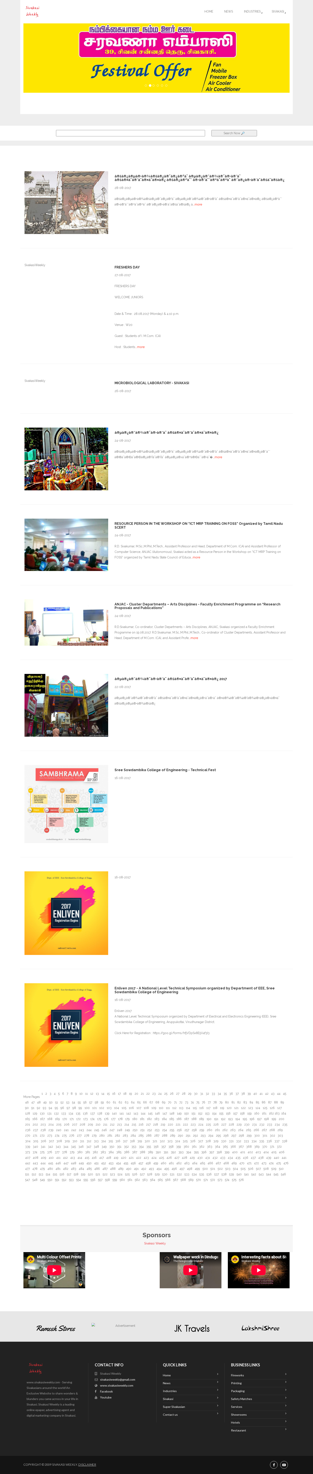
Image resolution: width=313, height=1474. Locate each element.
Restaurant (238, 1430)
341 (42, 1146)
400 (234, 1152)
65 (138, 1102)
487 (105, 1168)
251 (142, 1130)
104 (116, 1108)
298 (241, 1135)
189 (201, 1119)
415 (86, 1157)
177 (112, 1119)
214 (126, 1124)
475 (278, 1163)
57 (90, 1102)
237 (35, 1130)
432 (215, 1157)
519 (82, 1174)
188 (194, 1119)
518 (75, 1174)
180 (134, 1119)
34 (219, 1093)
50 (50, 1102)
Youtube (106, 1397)
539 (231, 1174)
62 (120, 1102)
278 (86, 1135)
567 (175, 1179)
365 (225, 1146)
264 (240, 1130)
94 (50, 1108)
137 (92, 1113)
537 (216, 1174)
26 (171, 1093)
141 (121, 1113)
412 (65, 1157)
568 (183, 1179)
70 (169, 1102)
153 (207, 1113)
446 (58, 1163)
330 (223, 1141)
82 (238, 1102)
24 (159, 1093)
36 (230, 1093)
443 (35, 1163)
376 (49, 1152)
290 (180, 1135)
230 (246, 1124)
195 (244, 1119)
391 (165, 1152)
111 (167, 1108)
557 (99, 1179)
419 (115, 1157)
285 (141, 1135)
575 (233, 1179)
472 (256, 1163)
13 (97, 1093)
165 (27, 1119)
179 (127, 1119)
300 (256, 1135)
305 (35, 1141)
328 (208, 1141)
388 (142, 1152)
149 (179, 1113)
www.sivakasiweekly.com (116, 1385)
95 (56, 1108)
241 (66, 1130)
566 (167, 1179)
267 (264, 1130)
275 (64, 1135)
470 (241, 1163)
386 (126, 1152)
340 (35, 1146)
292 (195, 1135)
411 (57, 1157)
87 (269, 1102)
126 (272, 1108)
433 (222, 1157)
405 (273, 1152)
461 (171, 1163)
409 (43, 1157)
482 (65, 1168)
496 (174, 1168)
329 (215, 1141)
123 (250, 1108)
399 (227, 1152)
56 (84, 1102)
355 (148, 1146)
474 (271, 1163)
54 (73, 1102)
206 (66, 1124)
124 (257, 1108)
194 (237, 1119)
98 (74, 1108)
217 (148, 1124)
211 (104, 1124)
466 (210, 1163)
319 (139, 1141)
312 (88, 1141)
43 (272, 1093)
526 (134, 1174)
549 (42, 1179)
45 (284, 1093)
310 (74, 1141)
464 (194, 1163)
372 (279, 1146)
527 (142, 1174)
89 (282, 1102)
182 (149, 1119)
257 (186, 1130)
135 (77, 1113)
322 (162, 1141)
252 (149, 1130)
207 (74, 1124)
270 (27, 1135)
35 (225, 1093)
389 (150, 1152)
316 (117, 1141)
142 (128, 1113)
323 (169, 1141)
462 (178, 1163)
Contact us (170, 1414)
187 (186, 1119)
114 (187, 1108)
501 (212, 1168)
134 (70, 1113)
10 (81, 1093)
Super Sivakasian (174, 1406)
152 (199, 1113)
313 (96, 1141)
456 (133, 1163)
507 (258, 1168)
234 (277, 1124)
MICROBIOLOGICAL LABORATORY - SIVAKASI (152, 383)
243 (81, 1130)
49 (44, 1102)
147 (164, 1113)
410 (51, 1157)
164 (283, 1113)
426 (169, 1157)
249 (127, 1130)
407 (27, 1157)
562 (137, 1179)
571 (205, 1179)
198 (266, 1119)
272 (42, 1135)
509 (273, 1168)
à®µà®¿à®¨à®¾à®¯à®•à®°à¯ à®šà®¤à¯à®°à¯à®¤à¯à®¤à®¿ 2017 (171, 679)
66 (144, 1102)
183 (156, 1119)
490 (128, 1168)
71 (175, 1102)
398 (219, 1152)
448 (73, 1163)
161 (263, 1113)
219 (162, 1124)
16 (113, 1093)
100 (87, 1108)
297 (233, 1135)
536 (209, 1174)
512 (33, 1174)
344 (65, 1146)
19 (130, 1093)
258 (194, 1130)
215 (133, 1124)
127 (279, 1108)
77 (209, 1102)
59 (102, 1102)
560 (122, 1179)
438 (260, 1157)
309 (67, 1141)
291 (187, 1135)
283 (125, 1135)
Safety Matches (241, 1399)
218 (155, 1124)
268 (271, 1130)
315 (110, 1141)
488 (112, 1168)
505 (243, 1168)
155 (220, 1113)
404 (266, 1152)
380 (79, 1152)
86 (263, 1102)
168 (49, 1119)
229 (239, 1124)
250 (135, 1130)
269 (280, 1130)
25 (165, 1093)
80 (226, 1102)
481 (57, 1168)
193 (230, 1119)
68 (157, 1102)
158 (242, 1113)
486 (96, 1168)
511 (26, 1174)
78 (214, 1102)
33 (213, 1093)
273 (49, 1135)
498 (189, 1168)
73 (186, 1102)
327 (200, 1141)
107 (138, 1108)
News (228, 11)
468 (226, 1163)
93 (44, 1108)
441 (283, 1157)
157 (234, 1113)
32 (207, 1093)
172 (78, 1119)
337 (276, 1141)
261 (217, 1130)
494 (159, 1168)
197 (258, 1119)
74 (192, 1102)
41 (261, 1093)
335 (261, 1141)
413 (72, 1157)
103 (109, 1108)
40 (255, 1093)
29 (189, 1093)
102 (101, 1108)
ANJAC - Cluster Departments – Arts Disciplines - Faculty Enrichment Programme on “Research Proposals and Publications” (197, 606)
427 (176, 1157)
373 (27, 1152)
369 (256, 1146)
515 (54, 1174)
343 (58, 1146)
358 (171, 1146)
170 (64, 1119)
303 (280, 1135)
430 (200, 1157)
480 (50, 1168)
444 (43, 1163)
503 (227, 1168)
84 (251, 1102)
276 (71, 1135)
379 (72, 1152)
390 (158, 1152)
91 (32, 1108)
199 (273, 1119)
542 (253, 1174)
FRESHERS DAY (127, 267)
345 (73, 1146)
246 (104, 1130)
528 (149, 1174)
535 (201, 1174)
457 (140, 1163)
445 (50, 1163)
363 (209, 1146)
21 (142, 1093)
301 (264, 1135)
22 (147, 1093)
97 (68, 1108)
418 (108, 1157)
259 (201, 1130)
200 (281, 1119)
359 (178, 1146)
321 (154, 1141)
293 (203, 1135)
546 (283, 1174)
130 (42, 1113)
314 (103, 1141)
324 (177, 1141)
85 (257, 1102)
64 (132, 1102)
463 (186, 1163)
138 (99, 1113)
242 (73, 1130)
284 (133, 1135)
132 (56, 1113)
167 (42, 1119)
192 (222, 1119)
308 (59, 1141)
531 (171, 1174)
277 (79, 1135)
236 (27, 1130)
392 (173, 1152)
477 (27, 1168)
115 (194, 1108)
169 (57, 1119)
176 (106, 1119)
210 (98, 1124)
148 (171, 1113)
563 (145, 1179)
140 (114, 1113)
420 (123, 1157)
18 (124, 1093)
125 (264, 1108)
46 (26, 1102)
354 (141, 1146)
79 (220, 1102)
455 (125, 1163)
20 (136, 1093)
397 (211, 1152)
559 (114, 1179)
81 (233, 1102)
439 (268, 1157)
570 (198, 1179)
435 (237, 1157)
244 (89, 1130)
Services (236, 1406)
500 (205, 1168)
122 (243, 1108)
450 (89, 1163)
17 (119, 1093)
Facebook (106, 1391)
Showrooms (239, 1414)
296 (226, 1135)
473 (263, 1163)
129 (34, 1113)
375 (42, 1152)
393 (181, 1152)
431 (207, 1157)
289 (172, 1135)
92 (38, 1108)
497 (181, 1168)
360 (186, 1146)
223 (193, 1124)
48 (38, 1102)
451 (96, 1163)
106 (131, 1108)
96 (62, 1108)
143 (135, 1113)
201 (27, 1124)
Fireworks (237, 1375)
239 (50, 1130)
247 (111, 1130)
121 (235, 1108)
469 (234, 1163)
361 (194, 1146)
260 (209, 1130)
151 (193, 1113)
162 (271, 1113)
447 (65, 1163)
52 (62, 1102)
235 (284, 1124)
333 (246, 1141)
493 (151, 1168)
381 (87, 1152)
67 (151, 1102)
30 (195, 1093)
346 (81, 1146)
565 (160, 1179)
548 (34, 1179)
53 (67, 1102)
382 (95, 1152)
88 (275, 1102)
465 (202, 1163)
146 (157, 1113)
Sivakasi (278, 11)
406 (281, 1152)
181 (141, 1119)
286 (148, 1135)
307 (51, 1141)
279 (94, 1135)
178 (120, 1119)
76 (203, 1102)
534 (194, 1174)
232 (261, 1124)
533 (186, 1174)
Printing (236, 1383)
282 (117, 1135)
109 (153, 1108)
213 (119, 1124)
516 (61, 1174)
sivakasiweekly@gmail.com (117, 1379)
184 (164, 1119)
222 (185, 1124)
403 (258, 1152)
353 (133, 1146)
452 (103, 1163)
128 (27, 1113)
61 (114, 1102)
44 (278, 1093)
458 (148, 1163)
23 (153, 1093)
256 (179, 1130)
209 (90, 1124)
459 (155, 1163)
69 (163, 1102)
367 (241, 1146)
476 (286, 1163)
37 (237, 1093)
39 (249, 1093)
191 (215, 1119)
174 (92, 1119)
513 (40, 1174)
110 (160, 1108)
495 (166, 1168)
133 (63, 1113)
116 (201, 1108)
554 (78, 1179)
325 (185, 1141)
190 (208, 1119)
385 (118, 1152)
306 (43, 1141)
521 (97, 1174)
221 (177, 1124)
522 (105, 1174)
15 (108, 1093)
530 (164, 1174)
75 (197, 1102)
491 (136, 1168)
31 (201, 1093)
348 (96, 1146)
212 (112, 1124)
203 (43, 1124)
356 (156, 1146)
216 (141, 1124)
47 (32, 1102)
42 (266, 1093)
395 (196, 1152)
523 (112, 1174)
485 (89, 1168)
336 (269, 1141)
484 (81, 1168)
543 (261, 1174)
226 (215, 1124)
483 (73, 1168)
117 (207, 1108)
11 (86, 1093)
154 (214, 1113)
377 (56, 1152)
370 (264, 1146)
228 (231, 1124)
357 (163, 1146)
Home (208, 11)
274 (56, 1135)
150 (186, 1113)
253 (156, 1130)
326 (192, 1141)
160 (256, 1113)
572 (212, 1179)
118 (214, 1108)
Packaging (238, 1391)
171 (71, 1119)
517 (68, 1174)
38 (242, 1093)
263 (232, 1130)
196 (251, 1119)
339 (27, 1146)
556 (92, 1179)
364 (217, 1146)
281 (109, 1135)
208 (82, 1124)
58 (96, 1102)
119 (221, 1108)
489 (120, 1168)
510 (281, 1168)
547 (27, 1179)
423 (146, 1157)
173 (85, 1119)
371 (271, 1146)
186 (179, 1119)
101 (94, 1108)
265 (248, 1130)
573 (219, 1179)
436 (245, 1157)
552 (63, 1179)
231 (254, 1124)
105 (123, 1108)
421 (131, 1157)
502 (220, 1168)
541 (246, 1174)
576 (241, 1179)
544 (268, 1174)
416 (94, 1157)
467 (218, 1163)
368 (248, 1146)
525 (127, 1174)
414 (79, 1157)
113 (180, 1108)
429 (192, 1157)
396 (203, 1152)
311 (81, 1141)
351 (118, 1146)
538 (224, 1174)
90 (26, 1108)
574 (226, 1179)
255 (171, 1130)
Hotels (235, 1422)
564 (152, 1179)
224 (200, 1124)
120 (229, 1108)
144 (142, 1113)
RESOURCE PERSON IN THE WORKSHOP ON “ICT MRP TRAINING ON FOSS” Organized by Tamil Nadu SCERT (199, 525)
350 (111, 1146)
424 (153, 1157)
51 (56, 1102)
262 (224, 1130)
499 (197, 1168)
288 (164, 1135)
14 (102, 1093)
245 (96, 1130)
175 (98, 1119)
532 (179, 1174)
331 (231, 1141)
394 (188, 1152)
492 (143, 1168)
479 (42, 1168)
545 (275, 1174)
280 (101, 1135)
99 (80, 1108)
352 (126, 1146)
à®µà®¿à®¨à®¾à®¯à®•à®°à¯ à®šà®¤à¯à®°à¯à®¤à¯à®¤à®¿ (166, 433)
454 (118, 1163)
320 (147, 1141)
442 (27, 1163)
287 (156, 1135)
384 (111, 1152)
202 (35, 1124)
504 (235, 1168)
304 (27, 1141)
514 (47, 1174)
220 (170, 1124)
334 (254, 1141)
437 (253, 1157)
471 (248, 1163)
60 (108, 1102)
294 (210, 1135)
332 (238, 1141)
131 (49, 1113)
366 (233, 1146)
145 (149, 1113)
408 (35, 1157)
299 (249, 1135)
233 (269, 1124)
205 (58, 1124)
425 (161, 1157)
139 (106, 1113)
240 (58, 1130)
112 (174, 1108)
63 (126, 1102)
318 (132, 1141)
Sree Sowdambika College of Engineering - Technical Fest (165, 770)
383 (103, 1152)
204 (50, 1124)
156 (228, 1113)
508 (266, 1168)
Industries (252, 11)
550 (49, 1179)
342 (50, 1146)
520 (90, 1174)
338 (284, 1141)
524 (119, 1174)
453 (110, 1163)
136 (85, 1113)
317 (124, 1141)
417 (101, 1157)
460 (163, 1163)
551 (56, 1179)
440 (276, 1157)
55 (79, 1102)
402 (250, 1152)
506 (250, 1168)
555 (85, 1179)
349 (104, 1146)
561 (129, 1179)
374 (34, 1152)
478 (34, 1168)
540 (239, 1174)
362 (201, 1146)
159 (249, 1113)
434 (230, 1157)
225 (208, 1124)
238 (43, 1130)
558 (107, 1179)
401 (242, 1152)
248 (119, 1130)
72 (180, 1102)
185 (171, 1119)
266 (256, 1130)
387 (134, 1152)
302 (272, 1135)
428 (184, 1157)
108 (146, 1108)
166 (34, 1119)
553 (71, 1179)
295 (218, 1135)
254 (164, 1130)
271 (34, 1135)
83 (245, 1102)
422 (138, 1157)
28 (183, 1093)
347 (88, 1146)
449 (81, 1163)
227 (223, 1124)
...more (197, 204)
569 (191, 1179)
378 (64, 1152)
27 (177, 1093)
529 (157, 1174)
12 (91, 1093)
